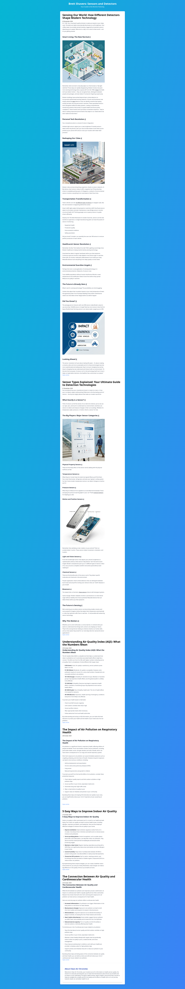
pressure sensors (98, 492)
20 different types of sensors (84, 202)
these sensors (83, 592)
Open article (65, 375)
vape (73, 101)
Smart (97, 90)
